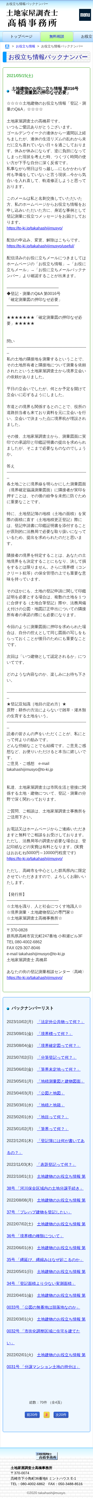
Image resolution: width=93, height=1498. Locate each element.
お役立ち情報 (25, 46)
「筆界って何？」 (53, 1129)
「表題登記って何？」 (56, 1164)
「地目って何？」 (53, 1117)
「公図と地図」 (51, 1093)
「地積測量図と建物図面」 (61, 1081)
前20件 (32, 1415)
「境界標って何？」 (55, 1034)
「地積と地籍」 (51, 1105)
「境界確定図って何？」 (59, 1045)
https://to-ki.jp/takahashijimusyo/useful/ (40, 246)
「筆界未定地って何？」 (59, 1069)
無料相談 (56, 36)
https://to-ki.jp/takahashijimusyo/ (34, 228)
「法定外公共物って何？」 (61, 1022)
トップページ (21, 36)
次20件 (61, 1415)
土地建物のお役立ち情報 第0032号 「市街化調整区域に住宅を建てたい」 (46, 1331)
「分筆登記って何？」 (57, 1057)
